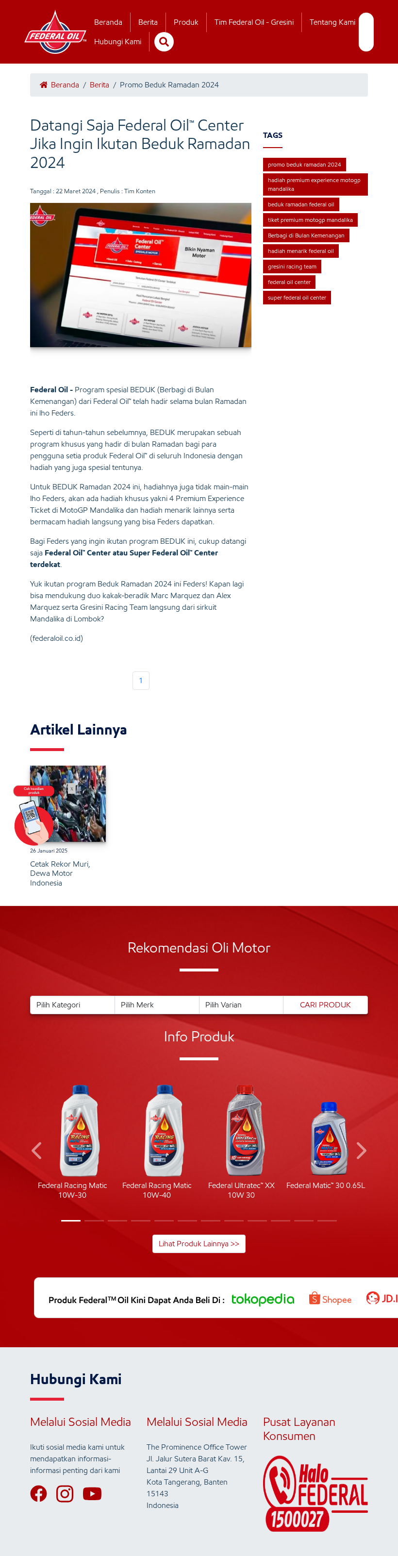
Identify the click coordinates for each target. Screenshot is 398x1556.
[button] (38, 1152)
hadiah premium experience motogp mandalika (314, 184)
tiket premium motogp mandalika (310, 219)
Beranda (108, 22)
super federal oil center (297, 297)
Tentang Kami (332, 22)
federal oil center (289, 281)
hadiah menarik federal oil (301, 250)
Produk (186, 22)
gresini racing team (292, 266)
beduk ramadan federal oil (301, 204)
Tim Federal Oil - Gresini (254, 22)
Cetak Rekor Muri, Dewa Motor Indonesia (60, 873)
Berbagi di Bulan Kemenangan (306, 235)
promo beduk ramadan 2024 (304, 164)
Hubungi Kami (117, 41)
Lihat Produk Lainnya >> (199, 1243)
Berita (148, 22)
